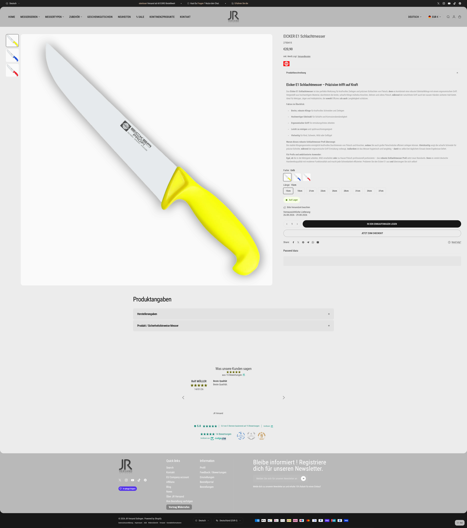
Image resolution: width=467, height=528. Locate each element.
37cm (381, 191)
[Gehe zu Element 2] (12, 55)
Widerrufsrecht (153, 523)
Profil (202, 467)
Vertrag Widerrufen (179, 507)
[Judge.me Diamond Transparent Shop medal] (241, 436)
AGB (145, 523)
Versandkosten (304, 56)
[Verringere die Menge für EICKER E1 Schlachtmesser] (286, 224)
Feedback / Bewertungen (213, 472)
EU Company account (177, 477)
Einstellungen (207, 477)
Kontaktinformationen (174, 523)
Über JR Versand (175, 496)
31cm (357, 191)
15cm (288, 191)
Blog (168, 486)
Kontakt (170, 472)
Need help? (456, 242)
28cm (346, 191)
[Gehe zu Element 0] (12, 40)
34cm (369, 191)
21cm (311, 191)
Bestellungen (207, 486)
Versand (162, 523)
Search (170, 467)
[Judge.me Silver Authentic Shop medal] (251, 436)
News (169, 491)
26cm (334, 191)
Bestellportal (207, 482)
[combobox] (13, 3)
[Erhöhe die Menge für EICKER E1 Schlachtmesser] (298, 224)
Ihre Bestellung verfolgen (179, 501)
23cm (323, 191)
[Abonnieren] (303, 478)
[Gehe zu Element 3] (12, 70)
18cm (299, 191)
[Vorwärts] (266, 165)
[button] (184, 397)
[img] (233, 372)
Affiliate (170, 482)
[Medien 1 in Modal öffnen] (147, 159)
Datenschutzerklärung (125, 523)
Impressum (138, 523)
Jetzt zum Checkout (372, 233)
